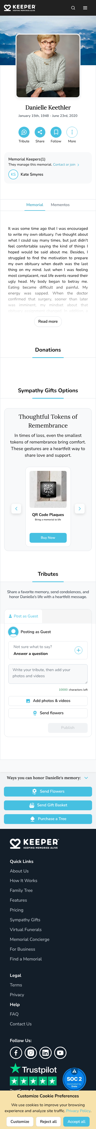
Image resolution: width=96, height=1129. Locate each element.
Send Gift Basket (52, 805)
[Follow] (56, 132)
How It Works (23, 881)
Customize (20, 1121)
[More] (72, 132)
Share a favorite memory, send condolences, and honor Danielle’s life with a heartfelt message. (48, 594)
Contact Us (21, 1024)
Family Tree (21, 891)
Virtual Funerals (26, 930)
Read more (48, 321)
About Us (19, 871)
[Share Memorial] (40, 132)
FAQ (14, 1014)
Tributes (48, 574)
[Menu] (85, 8)
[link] (48, 507)
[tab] (23, 616)
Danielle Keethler (48, 107)
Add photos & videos (51, 700)
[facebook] (16, 1053)
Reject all (48, 1121)
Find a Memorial (26, 959)
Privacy (17, 995)
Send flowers (52, 713)
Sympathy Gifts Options (48, 390)
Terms (16, 985)
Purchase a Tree (52, 819)
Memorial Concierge (29, 940)
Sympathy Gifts (25, 920)
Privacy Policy (78, 1111)
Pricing (16, 910)
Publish (67, 727)
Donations (48, 350)
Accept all (76, 1121)
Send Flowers (52, 791)
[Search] (73, 8)
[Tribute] (24, 132)
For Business (22, 949)
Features (18, 900)
